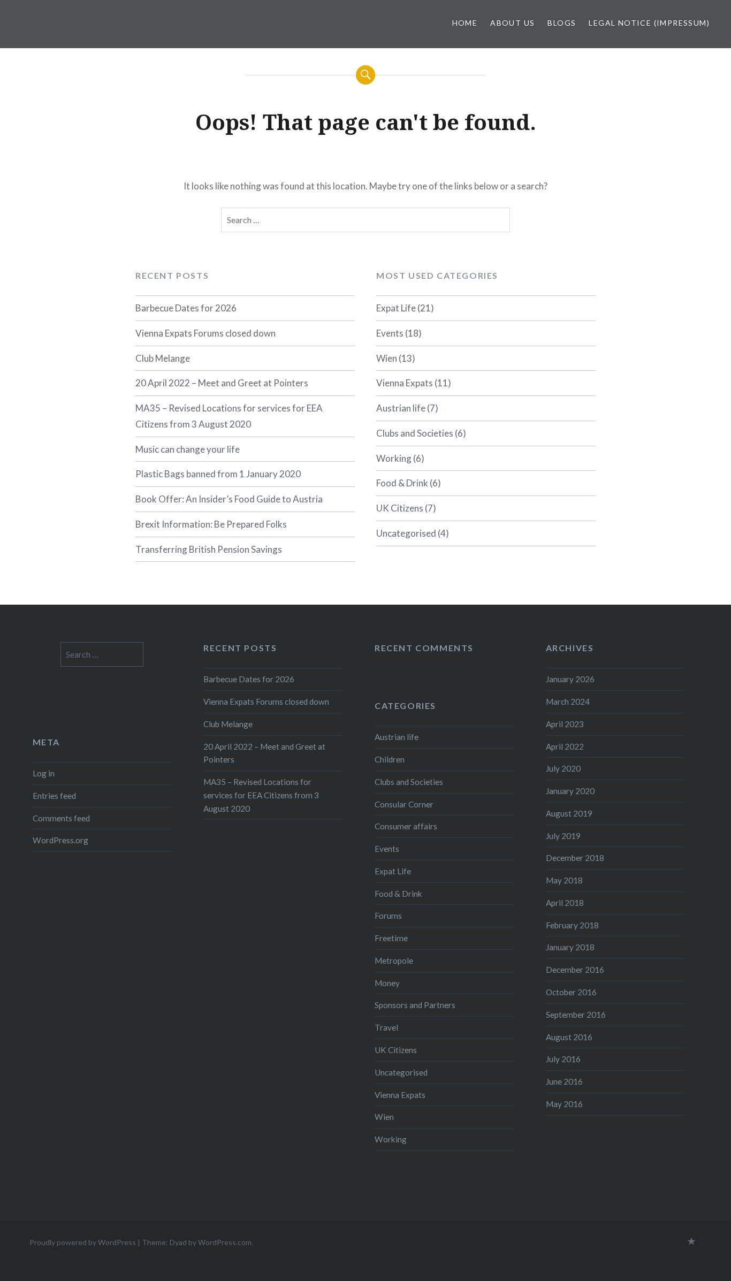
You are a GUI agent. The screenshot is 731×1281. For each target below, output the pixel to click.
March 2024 (568, 701)
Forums (388, 915)
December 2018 (575, 858)
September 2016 (576, 1014)
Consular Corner (404, 804)
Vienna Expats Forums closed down (205, 333)
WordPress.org (60, 840)
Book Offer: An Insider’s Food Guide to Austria (229, 499)
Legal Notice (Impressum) (649, 22)
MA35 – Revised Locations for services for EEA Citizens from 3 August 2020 (229, 416)
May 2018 (564, 880)
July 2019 (563, 836)
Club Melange (162, 358)
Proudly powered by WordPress (82, 1242)
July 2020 (563, 768)
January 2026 (570, 679)
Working (394, 458)
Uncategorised (406, 533)
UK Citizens (399, 508)
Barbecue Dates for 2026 (186, 308)
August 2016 (569, 1037)
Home (465, 22)
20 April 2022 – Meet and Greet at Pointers (221, 382)
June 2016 (564, 1081)
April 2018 (565, 903)
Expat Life (396, 308)
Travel (386, 1027)
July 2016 (563, 1059)
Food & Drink (402, 483)
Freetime (391, 938)
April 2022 (565, 746)
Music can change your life (187, 449)
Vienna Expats (404, 382)
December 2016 (575, 969)
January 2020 (570, 791)
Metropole (394, 960)
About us (512, 22)
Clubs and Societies (414, 433)
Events (389, 333)
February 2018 (572, 925)
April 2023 (565, 724)
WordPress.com (225, 1242)
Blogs (561, 22)
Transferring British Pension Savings (208, 549)
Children (390, 759)
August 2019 (569, 813)
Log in (44, 773)
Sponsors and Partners (415, 1005)
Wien (386, 358)
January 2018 (570, 947)
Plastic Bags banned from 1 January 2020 (218, 473)
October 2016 (571, 992)
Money (387, 983)
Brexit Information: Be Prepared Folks (211, 524)
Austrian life (400, 408)
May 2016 (564, 1104)
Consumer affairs (406, 826)
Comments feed (61, 818)
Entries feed (54, 795)
